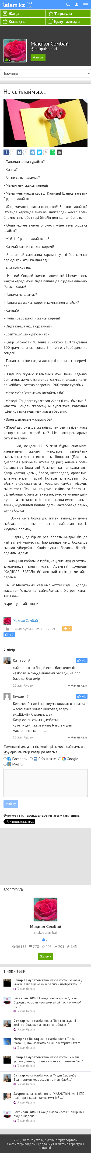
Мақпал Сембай (25, 620)
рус (29, 6)
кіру (6, 751)
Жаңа (14, 13)
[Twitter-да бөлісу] (39, 152)
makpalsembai (45, 932)
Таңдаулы (63, 13)
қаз (29, 2)
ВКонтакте (47, 759)
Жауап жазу (79, 685)
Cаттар (19, 660)
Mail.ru (17, 764)
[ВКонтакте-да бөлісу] (19, 152)
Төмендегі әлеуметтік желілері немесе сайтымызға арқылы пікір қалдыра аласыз (44, 749)
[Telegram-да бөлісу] (32, 152)
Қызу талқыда (67, 21)
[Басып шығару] (59, 152)
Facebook (19, 759)
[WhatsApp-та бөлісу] (52, 152)
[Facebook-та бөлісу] (6, 152)
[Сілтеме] (29, 660)
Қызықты (17, 21)
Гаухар (18, 696)
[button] (9, 634)
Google (72, 759)
